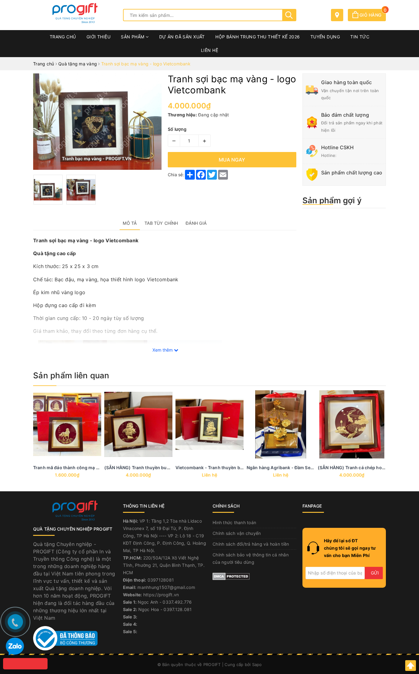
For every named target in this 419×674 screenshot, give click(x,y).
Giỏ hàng (372, 15)
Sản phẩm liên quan (71, 375)
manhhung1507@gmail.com (166, 587)
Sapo (257, 664)
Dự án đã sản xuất (182, 36)
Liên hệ (209, 50)
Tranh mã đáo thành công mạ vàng (69, 467)
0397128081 (161, 579)
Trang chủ (63, 36)
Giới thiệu (98, 36)
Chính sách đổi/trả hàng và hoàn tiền (251, 544)
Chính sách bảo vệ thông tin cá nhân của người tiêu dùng (251, 558)
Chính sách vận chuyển (237, 533)
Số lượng (177, 129)
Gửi (375, 572)
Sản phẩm (133, 36)
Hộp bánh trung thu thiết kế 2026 (257, 36)
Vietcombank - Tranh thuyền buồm (212, 467)
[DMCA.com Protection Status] (231, 575)
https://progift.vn (161, 594)
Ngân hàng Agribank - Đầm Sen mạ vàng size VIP (298, 467)
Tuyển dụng (325, 36)
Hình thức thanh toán (234, 522)
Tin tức (359, 36)
